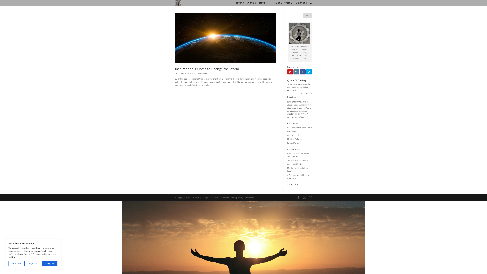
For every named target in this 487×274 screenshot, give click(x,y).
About (251, 3)
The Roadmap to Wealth (297, 160)
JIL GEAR (181, 73)
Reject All (33, 263)
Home (240, 3)
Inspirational (203, 73)
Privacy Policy (282, 3)
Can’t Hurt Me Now (295, 164)
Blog (262, 3)
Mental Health (293, 135)
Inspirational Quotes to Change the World (207, 69)
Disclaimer (224, 197)
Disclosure (249, 197)
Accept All (49, 263)
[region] (33, 254)
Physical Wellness (294, 139)
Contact (301, 3)
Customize (16, 263)
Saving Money (293, 143)
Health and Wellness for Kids (299, 127)
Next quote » (306, 93)
